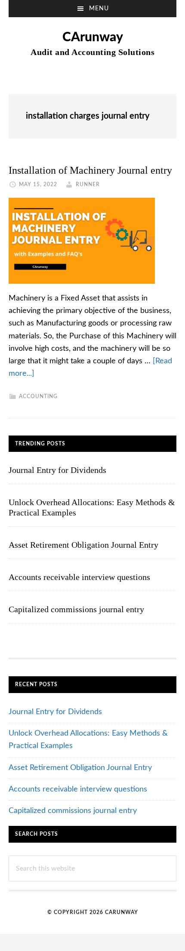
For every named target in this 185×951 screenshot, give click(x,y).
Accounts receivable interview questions (79, 577)
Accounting (38, 396)
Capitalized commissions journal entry (76, 609)
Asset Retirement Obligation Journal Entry (83, 544)
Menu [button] (99, 9)
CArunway (92, 37)
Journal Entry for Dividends (57, 470)
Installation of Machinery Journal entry (90, 170)
